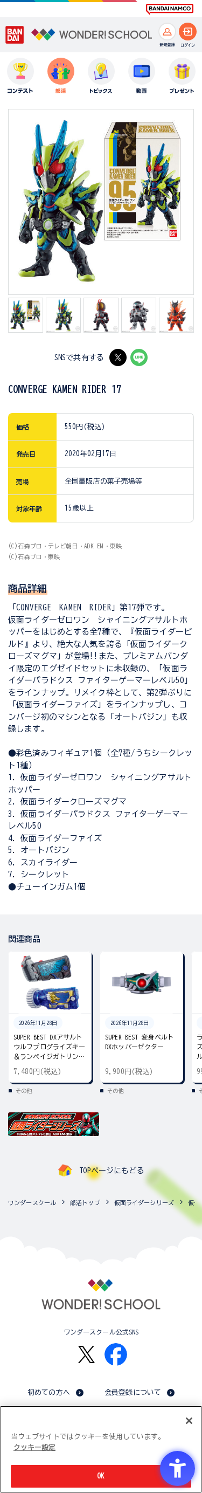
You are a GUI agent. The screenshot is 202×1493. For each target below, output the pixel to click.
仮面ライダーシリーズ (144, 1203)
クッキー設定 (34, 1447)
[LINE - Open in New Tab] (139, 357)
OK (101, 1476)
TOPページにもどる (111, 1170)
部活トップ (85, 1203)
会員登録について (133, 1392)
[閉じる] (189, 1421)
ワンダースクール (32, 1203)
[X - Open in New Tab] (118, 357)
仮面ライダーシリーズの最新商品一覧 (192, 1203)
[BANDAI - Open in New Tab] (15, 35)
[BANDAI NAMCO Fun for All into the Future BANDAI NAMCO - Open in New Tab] (169, 9)
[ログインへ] (188, 31)
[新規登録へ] (167, 31)
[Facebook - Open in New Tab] (116, 1354)
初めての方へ (48, 1392)
